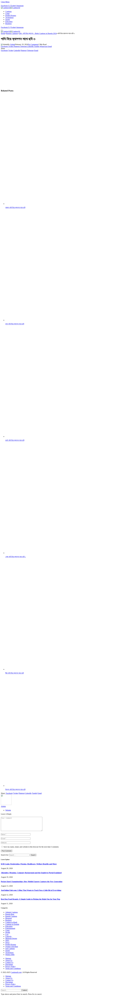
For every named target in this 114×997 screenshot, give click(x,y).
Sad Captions (10, 949)
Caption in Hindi (11, 922)
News (7, 942)
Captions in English (12, 924)
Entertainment (10, 928)
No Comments (33, 44)
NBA (7, 940)
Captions (8, 11)
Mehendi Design (11, 938)
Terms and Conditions (13, 968)
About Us (8, 960)
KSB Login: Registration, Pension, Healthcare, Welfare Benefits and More (29, 864)
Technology (9, 17)
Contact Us (9, 962)
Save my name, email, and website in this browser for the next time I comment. (31, 847)
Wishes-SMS (9, 955)
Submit (24, 990)
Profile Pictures (10, 15)
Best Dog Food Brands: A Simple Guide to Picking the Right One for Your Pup (30, 899)
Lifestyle (8, 936)
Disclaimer (9, 964)
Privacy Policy (10, 966)
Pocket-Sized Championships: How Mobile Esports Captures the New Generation (31, 882)
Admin (12, 44)
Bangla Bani (9, 914)
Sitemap (8, 958)
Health (7, 932)
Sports (7, 20)
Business (8, 24)
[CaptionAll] (10, 8)
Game (7, 13)
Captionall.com (16, 972)
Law (7, 934)
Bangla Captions (11, 916)
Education (8, 22)
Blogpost (8, 918)
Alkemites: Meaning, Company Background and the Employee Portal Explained (31, 873)
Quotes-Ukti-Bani (11, 946)
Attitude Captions (11, 912)
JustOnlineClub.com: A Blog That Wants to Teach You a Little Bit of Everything (31, 890)
